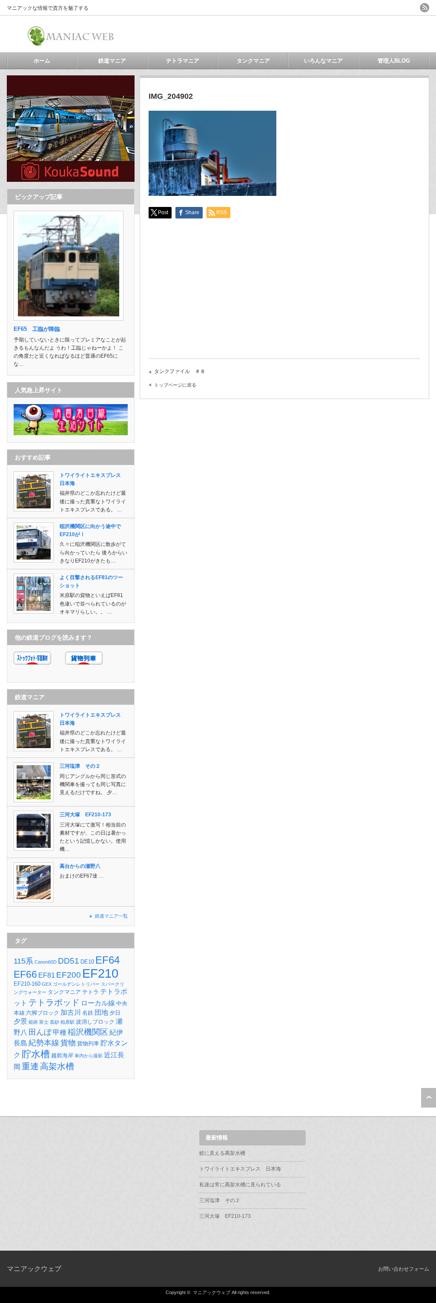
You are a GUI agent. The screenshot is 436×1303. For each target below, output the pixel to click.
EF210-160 (27, 984)
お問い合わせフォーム (403, 1269)
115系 (23, 961)
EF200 (68, 974)
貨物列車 (88, 1043)
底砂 (54, 1022)
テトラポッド (54, 1002)
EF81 (46, 975)
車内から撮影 (89, 1055)
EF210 (100, 973)
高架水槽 (57, 1066)
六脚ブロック (42, 1013)
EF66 (25, 974)
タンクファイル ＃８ (179, 371)
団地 (101, 1012)
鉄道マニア (112, 60)
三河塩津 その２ (80, 766)
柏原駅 (67, 1022)
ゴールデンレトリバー (76, 984)
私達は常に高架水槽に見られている (240, 1185)
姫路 (33, 1022)
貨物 (68, 1043)
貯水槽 (36, 1054)
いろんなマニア (323, 60)
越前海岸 (62, 1055)
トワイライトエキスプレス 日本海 (240, 1169)
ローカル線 (98, 1003)
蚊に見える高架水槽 (222, 1153)
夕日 (114, 1013)
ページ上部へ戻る (428, 1098)
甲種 (59, 1032)
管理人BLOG (394, 60)
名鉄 (87, 1013)
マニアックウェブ (34, 1268)
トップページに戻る (175, 384)
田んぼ (40, 1032)
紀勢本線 (44, 1043)
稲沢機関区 (88, 1031)
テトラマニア (182, 60)
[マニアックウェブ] (72, 43)
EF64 (107, 960)
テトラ (90, 992)
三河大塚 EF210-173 (85, 815)
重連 (30, 1066)
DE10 (87, 962)
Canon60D (45, 961)
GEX (47, 984)
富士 (44, 1022)
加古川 (70, 1012)
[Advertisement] (329, 34)
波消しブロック (95, 1022)
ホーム (42, 60)
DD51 (68, 960)
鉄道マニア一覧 (111, 915)
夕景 (20, 1021)
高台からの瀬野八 (80, 866)
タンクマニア (253, 60)
